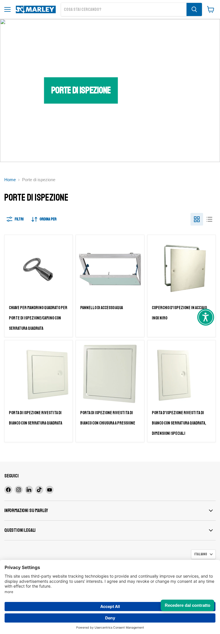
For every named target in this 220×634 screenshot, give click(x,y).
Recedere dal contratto (187, 605)
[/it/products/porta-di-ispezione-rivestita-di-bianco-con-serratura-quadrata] (38, 374)
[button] (205, 317)
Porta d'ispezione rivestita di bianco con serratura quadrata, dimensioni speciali (179, 423)
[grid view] (196, 219)
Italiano (200, 554)
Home (10, 179)
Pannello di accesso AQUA (101, 308)
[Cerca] (194, 9)
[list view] (209, 219)
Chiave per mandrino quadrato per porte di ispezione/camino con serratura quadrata (38, 318)
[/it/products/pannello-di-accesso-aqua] (110, 269)
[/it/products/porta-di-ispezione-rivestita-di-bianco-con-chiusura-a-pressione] (110, 374)
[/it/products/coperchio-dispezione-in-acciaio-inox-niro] (181, 269)
